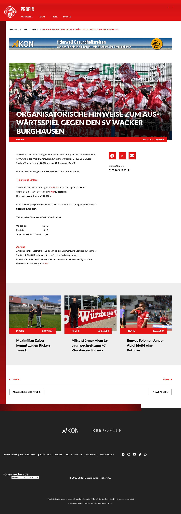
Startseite (14, 29)
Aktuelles (27, 16)
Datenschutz (28, 454)
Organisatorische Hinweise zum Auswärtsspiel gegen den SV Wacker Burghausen (80, 29)
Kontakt (45, 454)
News (25, 29)
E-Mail (132, 155)
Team (41, 16)
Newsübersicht (26, 391)
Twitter (122, 155)
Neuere (15, 379)
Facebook (112, 155)
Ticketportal (74, 454)
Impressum (10, 454)
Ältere (166, 379)
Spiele (54, 16)
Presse (67, 16)
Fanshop (91, 454)
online (54, 187)
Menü (170, 7)
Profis (27, 9)
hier (53, 191)
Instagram (128, 454)
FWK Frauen (107, 454)
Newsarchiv (160, 391)
